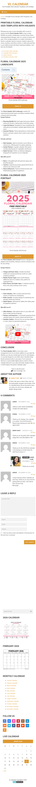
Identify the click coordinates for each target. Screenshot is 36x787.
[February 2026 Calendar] (16, 669)
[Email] (27, 725)
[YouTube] (18, 725)
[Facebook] (4, 721)
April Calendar (11, 688)
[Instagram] (23, 721)
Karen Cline (15, 378)
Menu (5, 12)
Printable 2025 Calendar (10, 53)
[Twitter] (9, 725)
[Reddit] (23, 725)
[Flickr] (13, 721)
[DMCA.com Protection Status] (18, 782)
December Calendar (12, 709)
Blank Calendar (7, 55)
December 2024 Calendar (10, 51)
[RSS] (4, 730)
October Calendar (12, 704)
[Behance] (9, 721)
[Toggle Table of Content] (13, 69)
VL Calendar (18, 4)
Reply (33, 403)
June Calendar (11, 693)
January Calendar (12, 680)
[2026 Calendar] (16, 639)
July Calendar (11, 696)
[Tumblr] (13, 725)
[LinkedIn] (27, 721)
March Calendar (11, 685)
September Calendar (13, 701)
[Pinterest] (18, 721)
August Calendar (12, 698)
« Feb (4, 771)
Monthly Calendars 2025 (10, 57)
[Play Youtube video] (18, 334)
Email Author (27, 378)
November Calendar (12, 706)
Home (2, 16)
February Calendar (12, 683)
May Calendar (11, 691)
